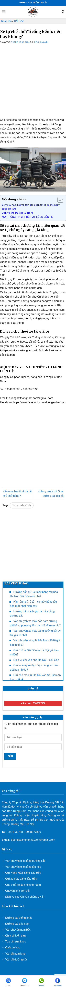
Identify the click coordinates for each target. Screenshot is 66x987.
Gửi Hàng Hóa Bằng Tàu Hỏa (23, 872)
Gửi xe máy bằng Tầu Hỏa (21, 878)
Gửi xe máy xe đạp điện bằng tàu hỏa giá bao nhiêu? (34, 667)
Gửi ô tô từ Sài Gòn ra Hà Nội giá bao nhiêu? (34, 652)
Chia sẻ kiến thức (15, 935)
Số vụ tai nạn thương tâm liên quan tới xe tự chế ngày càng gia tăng (31, 206)
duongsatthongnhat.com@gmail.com (33, 839)
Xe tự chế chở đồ (21, 505)
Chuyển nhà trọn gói (17, 890)
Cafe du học (12, 947)
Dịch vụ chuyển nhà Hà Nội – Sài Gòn (36, 660)
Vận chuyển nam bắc (18, 929)
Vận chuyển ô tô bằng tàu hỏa (23, 866)
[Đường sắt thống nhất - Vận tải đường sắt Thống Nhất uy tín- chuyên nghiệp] (33, 12)
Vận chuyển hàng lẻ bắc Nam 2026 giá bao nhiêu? (35, 642)
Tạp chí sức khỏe (15, 941)
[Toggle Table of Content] (58, 200)
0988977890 (33, 831)
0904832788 (15, 831)
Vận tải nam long (15, 953)
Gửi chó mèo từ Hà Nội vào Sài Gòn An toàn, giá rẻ (35, 677)
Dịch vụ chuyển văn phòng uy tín (24, 896)
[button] (4, 11)
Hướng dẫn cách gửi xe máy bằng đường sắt (32, 613)
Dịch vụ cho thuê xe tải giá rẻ (17, 212)
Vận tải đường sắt (16, 959)
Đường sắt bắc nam (17, 923)
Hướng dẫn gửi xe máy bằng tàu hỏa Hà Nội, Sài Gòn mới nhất (34, 594)
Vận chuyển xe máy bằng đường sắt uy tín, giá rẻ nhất (35, 633)
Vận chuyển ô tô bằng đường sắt (25, 860)
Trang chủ (6, 21)
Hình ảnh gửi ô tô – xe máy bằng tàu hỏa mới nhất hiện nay (33, 604)
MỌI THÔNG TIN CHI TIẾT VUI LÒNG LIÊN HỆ (28, 216)
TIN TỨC (19, 21)
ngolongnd (41, 42)
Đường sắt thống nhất (18, 917)
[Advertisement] (33, 84)
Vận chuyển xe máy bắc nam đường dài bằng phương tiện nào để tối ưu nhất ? (35, 623)
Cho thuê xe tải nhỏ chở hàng (23, 884)
